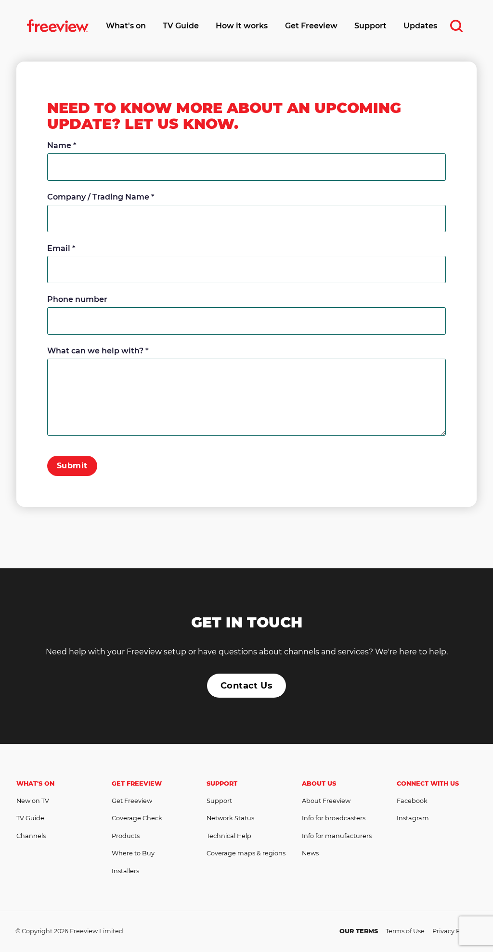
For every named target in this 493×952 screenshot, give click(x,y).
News (310, 853)
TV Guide (181, 25)
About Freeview (326, 800)
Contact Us (247, 685)
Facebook (412, 800)
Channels (31, 835)
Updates (420, 25)
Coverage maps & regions (246, 853)
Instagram (413, 818)
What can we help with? (98, 350)
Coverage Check (137, 818)
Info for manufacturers (337, 835)
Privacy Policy (453, 931)
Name (62, 145)
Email (61, 248)
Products (126, 835)
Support (370, 25)
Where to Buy (133, 853)
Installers (125, 871)
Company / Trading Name (101, 196)
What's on (126, 25)
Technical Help (229, 835)
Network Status (230, 818)
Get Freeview (311, 25)
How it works (242, 25)
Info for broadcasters (333, 818)
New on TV (32, 800)
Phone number (77, 299)
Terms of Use (405, 931)
